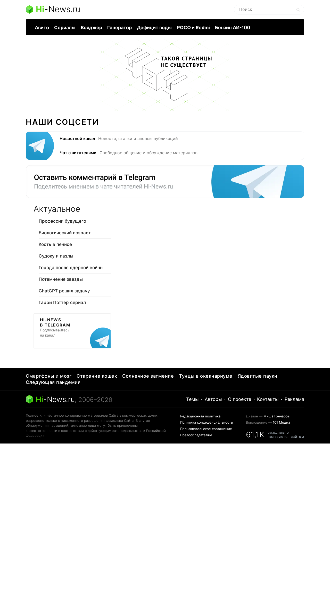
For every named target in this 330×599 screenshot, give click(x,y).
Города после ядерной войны (71, 267)
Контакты (268, 399)
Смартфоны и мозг (48, 376)
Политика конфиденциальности (206, 422)
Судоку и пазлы (56, 256)
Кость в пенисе (55, 244)
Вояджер (91, 27)
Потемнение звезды (61, 279)
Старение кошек (97, 376)
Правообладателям (196, 435)
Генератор (119, 27)
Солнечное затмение (148, 376)
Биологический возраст (65, 232)
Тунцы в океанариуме (206, 376)
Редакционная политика (200, 416)
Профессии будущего (62, 221)
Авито (42, 27)
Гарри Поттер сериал (62, 302)
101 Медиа (281, 422)
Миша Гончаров (276, 416)
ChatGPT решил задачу (64, 290)
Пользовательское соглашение (206, 429)
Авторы (213, 399)
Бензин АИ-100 (232, 27)
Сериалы (65, 27)
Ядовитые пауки (257, 376)
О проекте (239, 399)
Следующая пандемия (53, 382)
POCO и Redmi (193, 27)
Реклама (294, 399)
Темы (192, 399)
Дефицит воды (154, 27)
